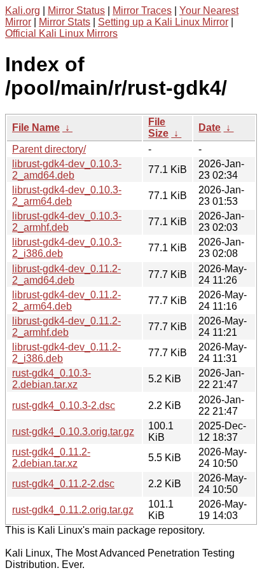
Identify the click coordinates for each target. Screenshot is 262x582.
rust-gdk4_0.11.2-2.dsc (63, 483)
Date (209, 127)
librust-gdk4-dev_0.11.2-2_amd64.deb (66, 274)
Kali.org (22, 10)
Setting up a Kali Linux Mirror (163, 22)
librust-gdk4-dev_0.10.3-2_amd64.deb (66, 169)
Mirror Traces (142, 10)
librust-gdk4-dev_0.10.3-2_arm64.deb (66, 195)
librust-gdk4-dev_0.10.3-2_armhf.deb (66, 222)
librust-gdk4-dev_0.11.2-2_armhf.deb (66, 326)
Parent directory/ (49, 149)
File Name (36, 127)
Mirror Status (76, 10)
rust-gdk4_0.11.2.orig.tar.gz (73, 509)
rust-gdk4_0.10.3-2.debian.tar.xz (51, 379)
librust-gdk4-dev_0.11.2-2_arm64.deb (66, 300)
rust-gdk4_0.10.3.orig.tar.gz (73, 431)
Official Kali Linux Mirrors (61, 33)
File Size (158, 127)
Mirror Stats (64, 22)
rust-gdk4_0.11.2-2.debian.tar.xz (51, 458)
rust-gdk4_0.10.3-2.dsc (63, 405)
